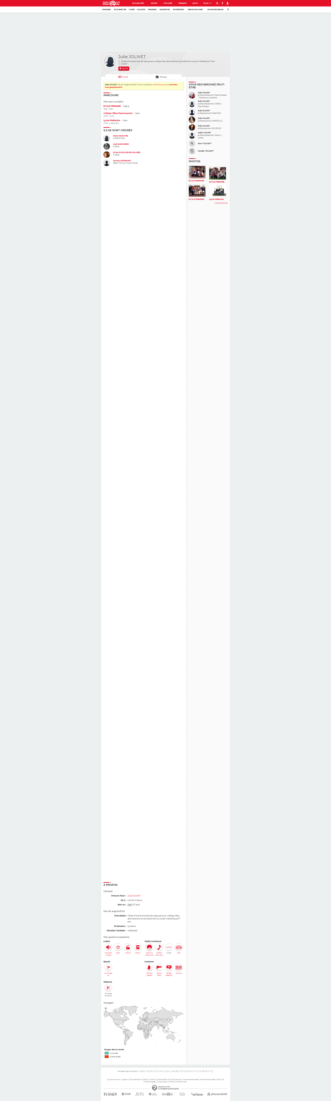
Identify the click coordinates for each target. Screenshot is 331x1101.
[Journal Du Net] (140, 1094)
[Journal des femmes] (110, 1094)
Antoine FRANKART (122, 161)
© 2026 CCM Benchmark (178, 1082)
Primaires (152, 9)
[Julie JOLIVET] (109, 60)
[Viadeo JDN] (182, 1094)
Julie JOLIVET (204, 93)
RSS (169, 1079)
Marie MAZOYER (120, 136)
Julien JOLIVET (204, 133)
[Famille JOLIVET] (192, 151)
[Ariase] (197, 1094)
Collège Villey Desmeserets (117, 113)
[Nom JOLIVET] (192, 143)
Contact (152, 1079)
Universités (164, 9)
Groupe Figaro (162, 1082)
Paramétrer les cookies (207, 1079)
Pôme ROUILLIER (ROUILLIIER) (126, 152)
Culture (167, 3)
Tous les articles (161, 1079)
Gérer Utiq (220, 1079)
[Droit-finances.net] (153, 1094)
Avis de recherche (215, 9)
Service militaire (195, 9)
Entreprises (178, 9)
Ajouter (125, 68)
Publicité (145, 1079)
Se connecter (120, 9)
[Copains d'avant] (167, 1094)
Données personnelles (190, 1079)
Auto (195, 3)
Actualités (138, 3)
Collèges (141, 9)
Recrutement (177, 1079)
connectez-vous (159, 84)
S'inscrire (106, 9)
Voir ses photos (221, 203)
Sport (154, 3)
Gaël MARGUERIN (121, 144)
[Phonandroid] (217, 1094)
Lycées (132, 9)
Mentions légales (150, 1082)
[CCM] (126, 1094)
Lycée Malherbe (111, 120)
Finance (183, 3)
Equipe (125, 1079)
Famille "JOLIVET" (206, 151)
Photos (163, 77)
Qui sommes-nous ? (114, 1079)
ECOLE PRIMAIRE (112, 106)
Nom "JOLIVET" (205, 143)
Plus (206, 3)
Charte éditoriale (134, 1079)
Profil (125, 77)
